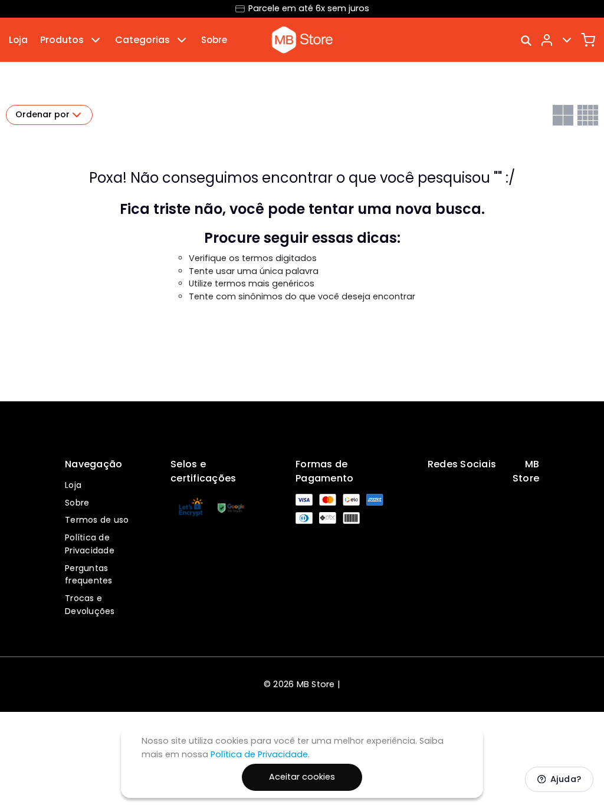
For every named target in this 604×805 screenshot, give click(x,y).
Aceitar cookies (302, 777)
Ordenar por (42, 114)
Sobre (214, 40)
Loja (18, 40)
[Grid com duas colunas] (563, 115)
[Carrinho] (588, 40)
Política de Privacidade (89, 544)
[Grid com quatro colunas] (587, 115)
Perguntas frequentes (89, 574)
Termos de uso (97, 520)
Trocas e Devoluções (90, 604)
